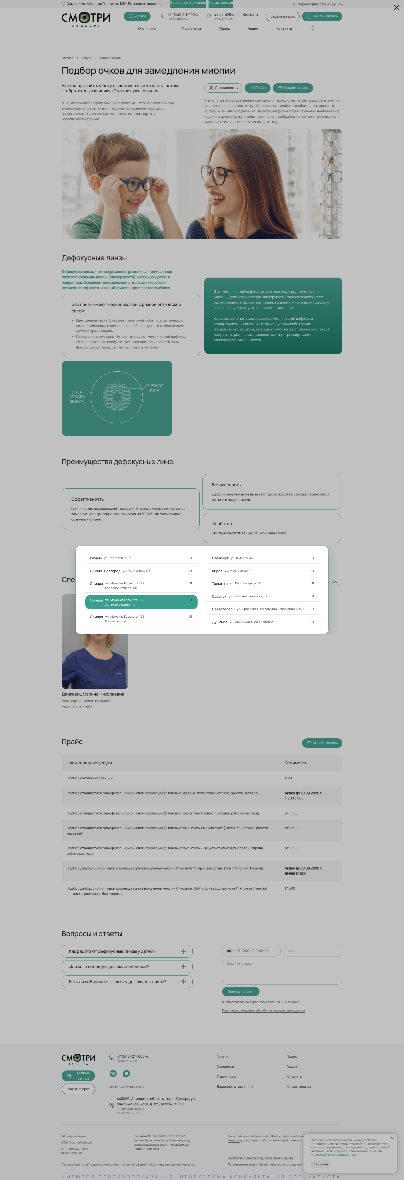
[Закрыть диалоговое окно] (397, 7)
